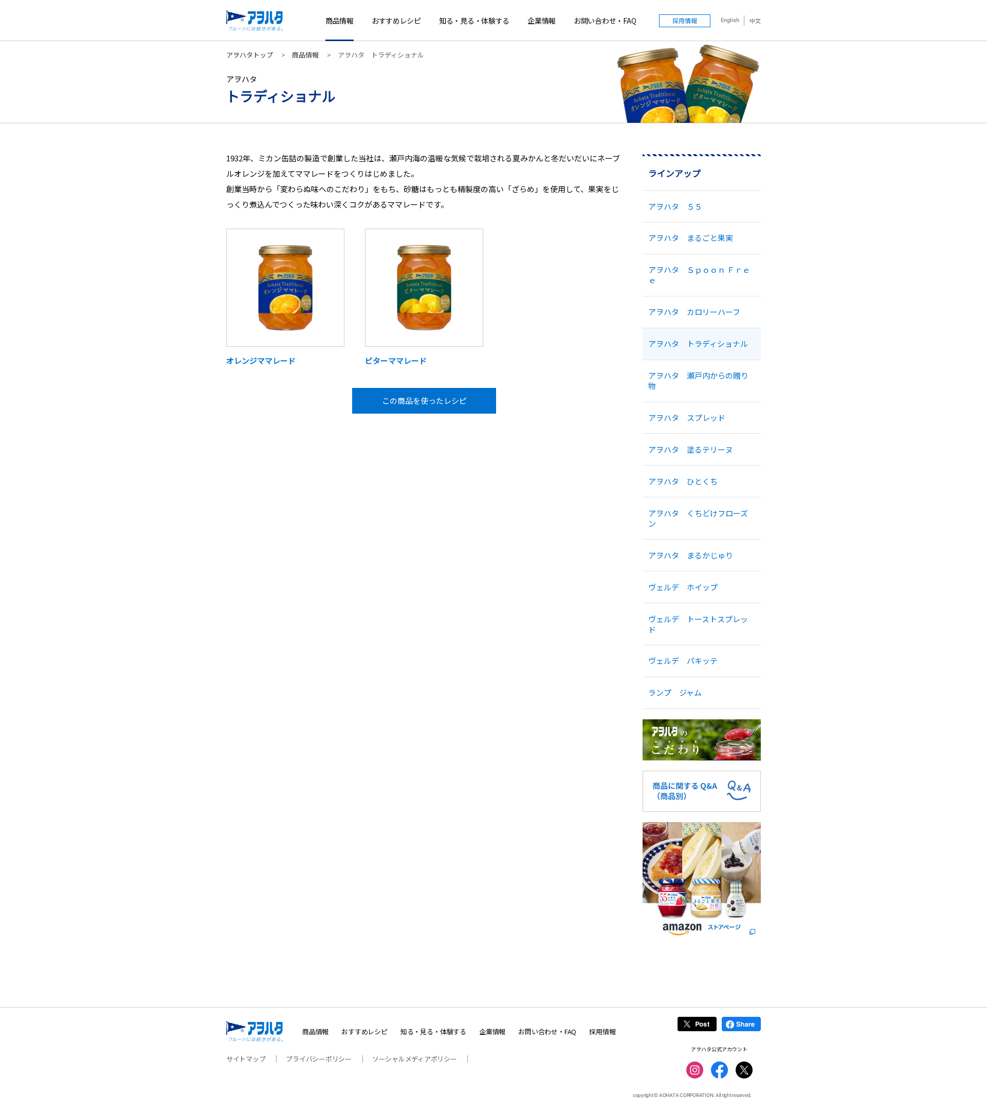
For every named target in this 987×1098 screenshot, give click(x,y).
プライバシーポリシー (318, 1058)
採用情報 (602, 1031)
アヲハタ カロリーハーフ (694, 311)
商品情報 (339, 20)
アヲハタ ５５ (675, 206)
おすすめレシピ (396, 20)
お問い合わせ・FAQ (605, 20)
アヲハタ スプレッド (686, 417)
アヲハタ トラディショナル (698, 343)
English (730, 20)
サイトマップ (245, 1058)
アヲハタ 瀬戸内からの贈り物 (698, 380)
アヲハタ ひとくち (683, 481)
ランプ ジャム (675, 692)
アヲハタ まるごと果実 (690, 237)
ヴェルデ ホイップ (683, 587)
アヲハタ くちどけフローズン (698, 518)
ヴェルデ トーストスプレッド (698, 624)
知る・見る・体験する (474, 20)
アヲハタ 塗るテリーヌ (690, 449)
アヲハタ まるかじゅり (690, 555)
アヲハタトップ (249, 55)
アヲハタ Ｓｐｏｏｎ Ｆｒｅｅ (699, 274)
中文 (755, 20)
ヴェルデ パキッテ (683, 660)
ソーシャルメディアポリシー (414, 1058)
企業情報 (541, 20)
